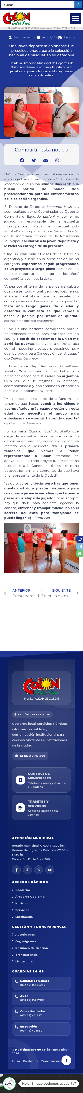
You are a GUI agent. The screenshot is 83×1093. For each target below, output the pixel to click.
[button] (75, 18)
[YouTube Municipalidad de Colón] (49, 869)
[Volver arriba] (66, 1060)
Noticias (21, 903)
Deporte (69, 37)
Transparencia (26, 954)
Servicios (22, 910)
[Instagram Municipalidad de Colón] (27, 869)
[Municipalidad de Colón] (41, 688)
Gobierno (22, 890)
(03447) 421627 (31, 1015)
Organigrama (25, 941)
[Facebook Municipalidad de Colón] (16, 869)
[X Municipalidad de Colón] (38, 869)
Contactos (30, 1061)
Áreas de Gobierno (30, 896)
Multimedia (24, 916)
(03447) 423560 (31, 1030)
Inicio (16, 1061)
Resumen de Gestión (31, 948)
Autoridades (25, 934)
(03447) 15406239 (32, 985)
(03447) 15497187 (32, 1000)
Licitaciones (24, 961)
